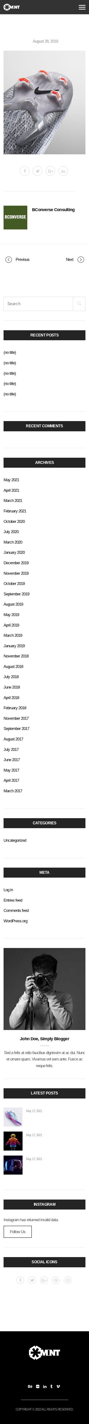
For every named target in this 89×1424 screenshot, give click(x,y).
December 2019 (16, 562)
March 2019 (13, 635)
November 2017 (16, 718)
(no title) (10, 352)
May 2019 (11, 614)
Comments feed (16, 910)
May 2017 (11, 770)
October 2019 (14, 583)
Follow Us (17, 1231)
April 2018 (11, 697)
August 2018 (13, 666)
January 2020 (14, 552)
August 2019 (13, 604)
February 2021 (15, 511)
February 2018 (15, 707)
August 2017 (13, 739)
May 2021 (11, 479)
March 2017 (13, 790)
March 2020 (13, 542)
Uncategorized (15, 840)
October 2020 (14, 521)
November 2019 (16, 573)
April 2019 (11, 625)
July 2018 (11, 676)
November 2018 (16, 656)
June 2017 (12, 759)
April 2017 (11, 780)
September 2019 (16, 594)
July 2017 (11, 749)
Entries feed (13, 900)
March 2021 (13, 500)
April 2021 (11, 490)
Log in (8, 889)
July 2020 (11, 531)
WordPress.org (15, 921)
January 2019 (14, 645)
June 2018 (12, 687)
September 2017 (16, 728)
